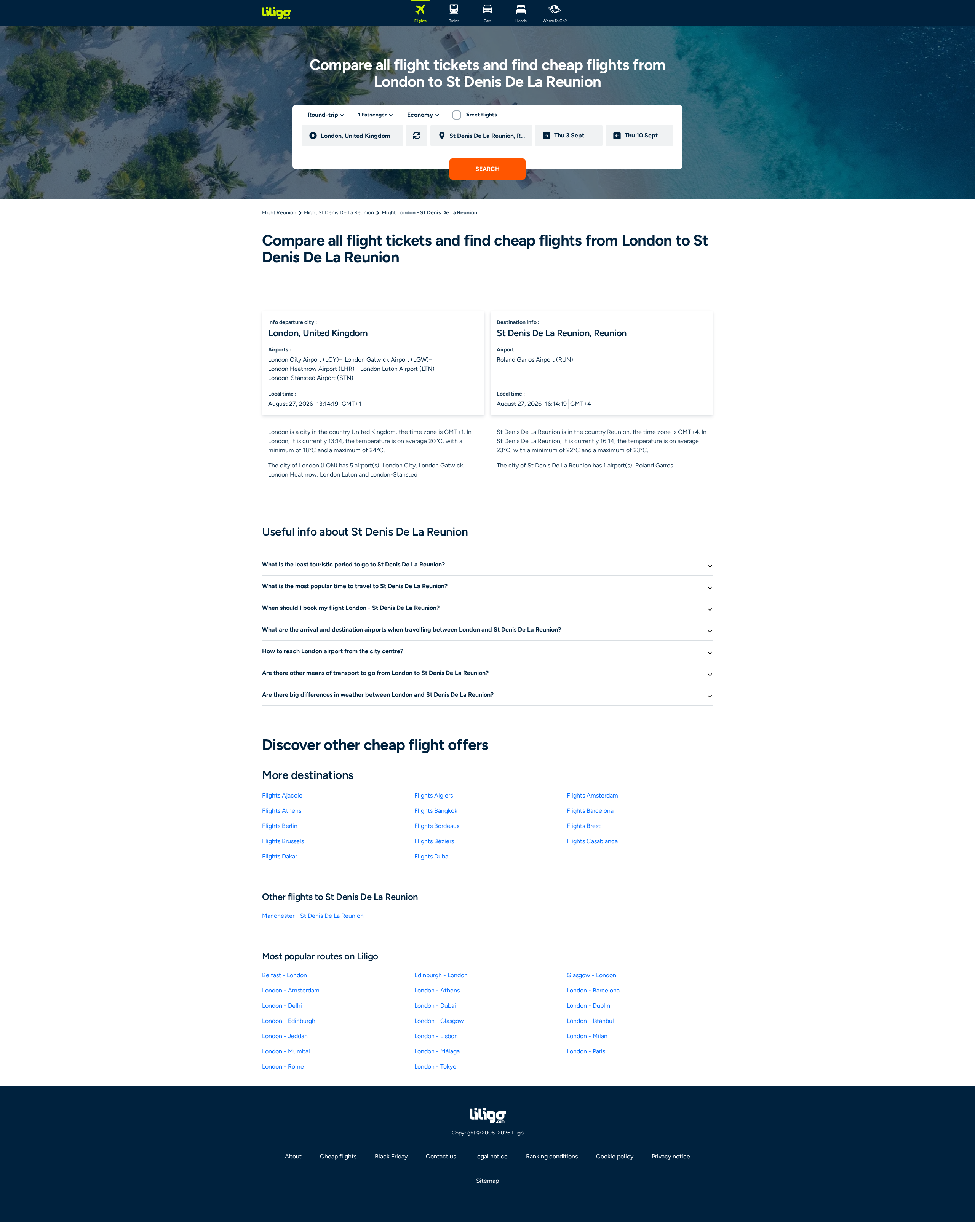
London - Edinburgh (288, 1020)
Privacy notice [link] (671, 1156)
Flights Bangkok (435, 810)
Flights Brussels (283, 841)
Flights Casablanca (592, 841)
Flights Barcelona (590, 810)
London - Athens (437, 990)
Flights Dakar (279, 856)
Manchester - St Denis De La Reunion (313, 915)
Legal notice (491, 1156)
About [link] (293, 1156)
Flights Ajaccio (282, 795)
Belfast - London (284, 975)
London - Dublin (588, 1005)
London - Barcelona (593, 990)
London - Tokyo (435, 1066)
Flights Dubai (432, 856)
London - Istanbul (590, 1020)
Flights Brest (584, 826)
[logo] (276, 13)
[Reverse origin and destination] (416, 135)
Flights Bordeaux (437, 826)
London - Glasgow (439, 1020)
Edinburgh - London (441, 975)
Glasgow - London (591, 975)
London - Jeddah (285, 1036)
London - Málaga (437, 1051)
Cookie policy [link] (614, 1156)
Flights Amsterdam (592, 795)
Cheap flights (338, 1156)
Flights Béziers (434, 841)
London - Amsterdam (291, 990)
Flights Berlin (279, 826)
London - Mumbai (286, 1051)
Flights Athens (281, 810)
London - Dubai (435, 1005)
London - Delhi (282, 1005)
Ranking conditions (552, 1156)
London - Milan (587, 1036)
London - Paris (586, 1051)
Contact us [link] (441, 1156)
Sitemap (487, 1180)
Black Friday (391, 1156)
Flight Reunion (279, 212)
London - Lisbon (436, 1036)
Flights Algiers (433, 795)
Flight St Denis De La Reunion (339, 212)
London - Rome (283, 1066)
